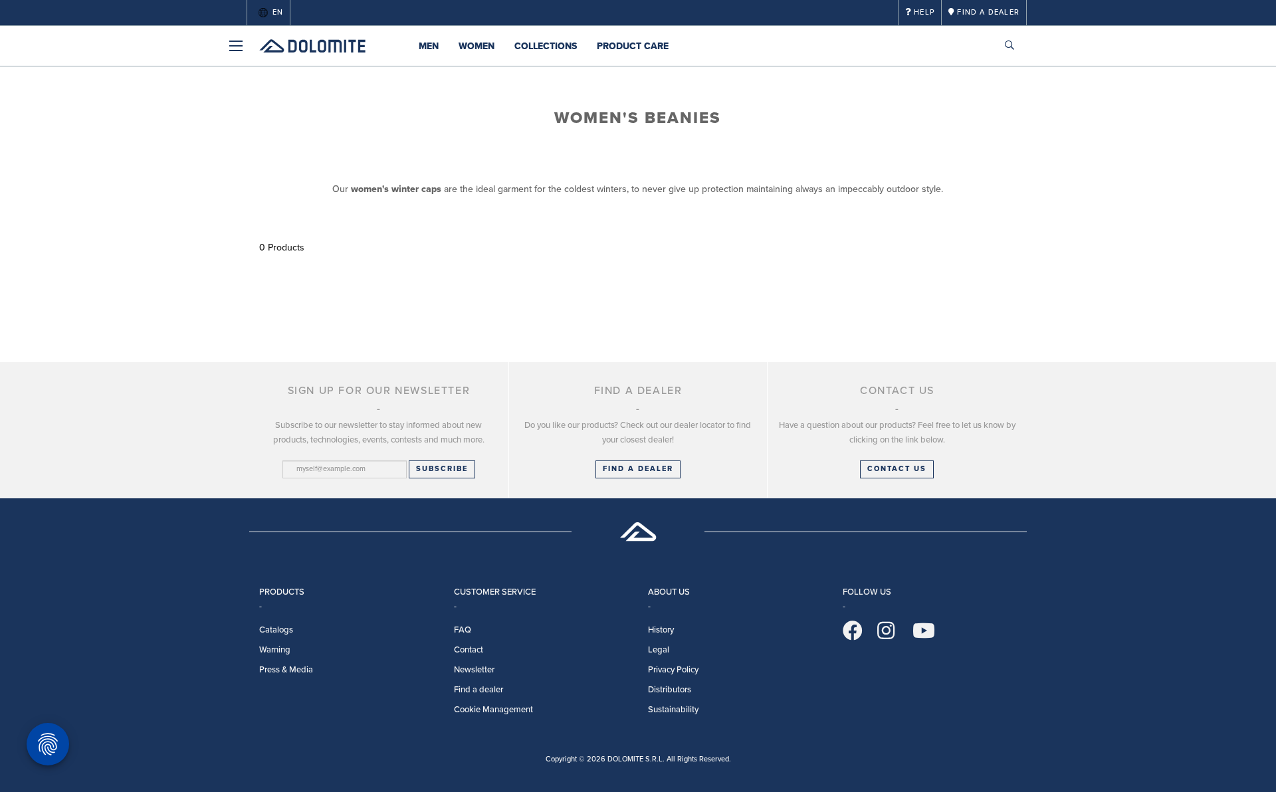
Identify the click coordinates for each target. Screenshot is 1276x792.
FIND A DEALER (638, 468)
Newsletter (474, 669)
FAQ (462, 630)
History (661, 630)
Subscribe (442, 468)
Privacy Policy (673, 669)
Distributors (669, 689)
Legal (658, 649)
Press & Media (286, 669)
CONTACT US (896, 468)
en (277, 12)
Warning (274, 649)
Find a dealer (478, 689)
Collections (545, 46)
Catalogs (276, 630)
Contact (468, 649)
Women (476, 46)
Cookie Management (493, 709)
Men (429, 46)
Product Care (633, 46)
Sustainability (673, 709)
